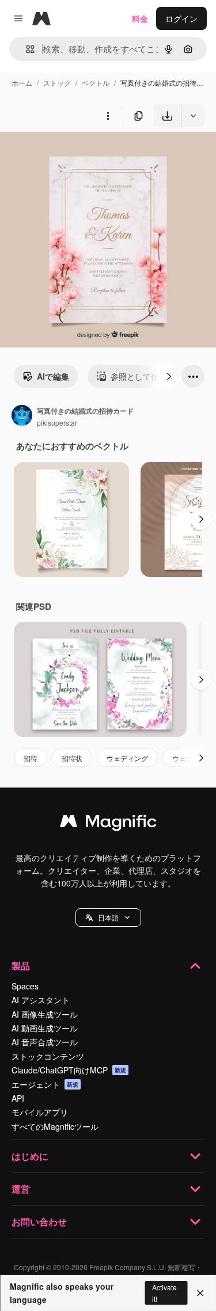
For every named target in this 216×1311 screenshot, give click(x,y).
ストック (57, 82)
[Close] (200, 1293)
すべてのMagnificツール (55, 1126)
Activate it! (164, 1292)
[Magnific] (108, 823)
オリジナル (79, 154)
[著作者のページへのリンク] (22, 416)
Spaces (25, 986)
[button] (108, 917)
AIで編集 (53, 376)
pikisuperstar (57, 422)
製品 (21, 965)
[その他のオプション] (107, 115)
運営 (21, 1188)
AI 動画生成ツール (45, 1028)
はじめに (30, 1156)
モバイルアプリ (40, 1112)
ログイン (181, 18)
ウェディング (127, 758)
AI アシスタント (41, 1000)
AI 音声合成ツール (45, 1042)
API (18, 1098)
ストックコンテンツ (48, 1056)
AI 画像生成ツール (45, 1014)
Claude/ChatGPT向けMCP (69, 1070)
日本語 (108, 917)
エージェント (45, 1084)
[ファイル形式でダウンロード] (192, 115)
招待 (30, 758)
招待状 (72, 758)
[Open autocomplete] (25, 49)
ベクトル (95, 82)
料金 (140, 18)
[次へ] (168, 376)
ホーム (22, 82)
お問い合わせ (39, 1221)
